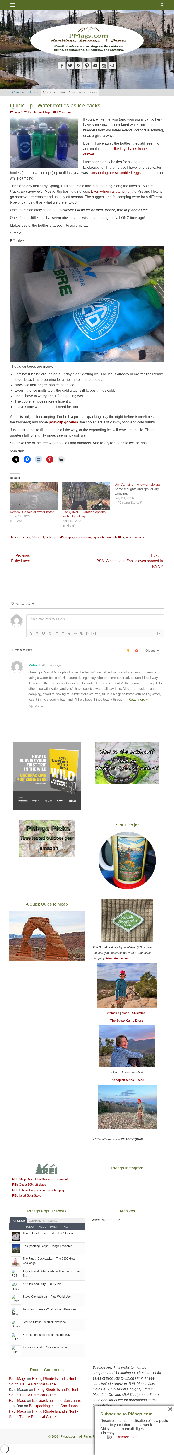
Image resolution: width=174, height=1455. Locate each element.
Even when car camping (110, 191)
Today (30, 1226)
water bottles (115, 537)
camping (69, 537)
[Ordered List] (56, 633)
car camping (84, 537)
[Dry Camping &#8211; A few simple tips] (141, 493)
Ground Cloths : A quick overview (44, 1322)
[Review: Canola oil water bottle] (34, 496)
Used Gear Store (26, 1195)
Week (42, 1226)
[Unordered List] (62, 633)
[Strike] (50, 633)
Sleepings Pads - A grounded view (45, 1347)
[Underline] (43, 633)
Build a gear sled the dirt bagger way (46, 1334)
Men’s (126, 1013)
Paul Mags (43, 112)
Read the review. (117, 958)
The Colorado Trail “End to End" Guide (48, 1233)
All (66, 1226)
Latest (53, 1220)
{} (87, 633)
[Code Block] (75, 633)
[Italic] (37, 633)
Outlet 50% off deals (29, 1184)
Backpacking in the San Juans (56, 1400)
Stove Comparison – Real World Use (47, 1296)
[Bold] (31, 633)
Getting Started (31, 537)
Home (18, 92)
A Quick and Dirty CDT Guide (42, 1284)
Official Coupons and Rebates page (38, 1190)
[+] (93, 633)
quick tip (99, 537)
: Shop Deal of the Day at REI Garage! (40, 1179)
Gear (33, 92)
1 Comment (64, 112)
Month (54, 1226)
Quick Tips (50, 537)
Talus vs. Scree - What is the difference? (49, 1309)
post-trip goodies (63, 422)
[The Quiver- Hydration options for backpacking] (86, 496)
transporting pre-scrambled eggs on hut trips (124, 173)
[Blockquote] (69, 633)
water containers (136, 537)
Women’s (113, 1013)
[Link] (81, 633)
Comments (37, 1220)
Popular (18, 1220)
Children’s (138, 1013)
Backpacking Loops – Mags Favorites (47, 1246)
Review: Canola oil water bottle (32, 512)
